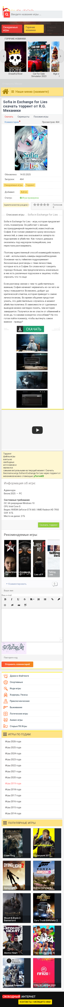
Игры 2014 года (13, 813)
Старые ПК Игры (18, 726)
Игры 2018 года (13, 789)
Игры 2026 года (13, 741)
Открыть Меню (12, 83)
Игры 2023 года (13, 759)
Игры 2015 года (13, 807)
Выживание (16, 707)
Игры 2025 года (13, 747)
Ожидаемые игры (10, 29)
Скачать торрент (49, 524)
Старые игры (51, 29)
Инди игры (15, 688)
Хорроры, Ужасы (19, 695)
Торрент (30, 185)
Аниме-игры (16, 720)
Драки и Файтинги (19, 676)
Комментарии (12, 122)
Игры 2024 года (13, 753)
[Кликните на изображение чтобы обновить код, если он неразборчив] (14, 653)
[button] (5, 599)
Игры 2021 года (13, 771)
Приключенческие (20, 701)
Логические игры (19, 713)
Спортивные (16, 682)
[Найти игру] (7, 14)
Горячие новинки (31, 29)
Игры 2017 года (13, 795)
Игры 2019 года (13, 783)
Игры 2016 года (13, 801)
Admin (24, 192)
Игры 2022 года (13, 765)
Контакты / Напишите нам (35, 1002)
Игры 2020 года (13, 777)
